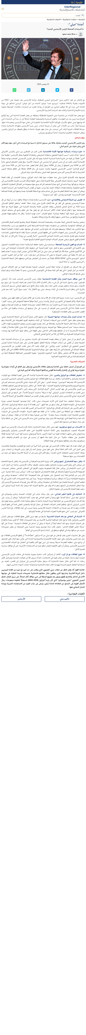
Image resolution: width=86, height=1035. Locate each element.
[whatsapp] (14, 90)
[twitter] (57, 90)
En (72, 2)
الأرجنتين (21, 599)
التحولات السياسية (54, 19)
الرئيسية (79, 2)
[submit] (83, 15)
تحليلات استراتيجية (69, 19)
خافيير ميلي (65, 599)
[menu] (2, 9)
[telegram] (28, 90)
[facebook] (71, 90)
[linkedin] (43, 90)
